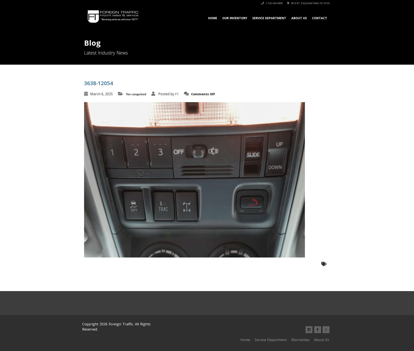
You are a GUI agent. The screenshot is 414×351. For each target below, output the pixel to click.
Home (212, 18)
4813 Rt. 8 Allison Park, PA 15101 (310, 3)
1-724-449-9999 (273, 3)
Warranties (300, 339)
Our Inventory (234, 18)
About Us (299, 18)
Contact (319, 18)
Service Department (269, 18)
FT (177, 94)
